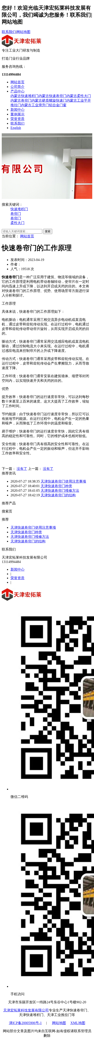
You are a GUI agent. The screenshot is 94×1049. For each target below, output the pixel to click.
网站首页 (17, 82)
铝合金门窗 (57, 105)
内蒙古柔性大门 (78, 96)
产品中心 (17, 91)
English (15, 128)
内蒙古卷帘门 (20, 100)
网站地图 (23, 32)
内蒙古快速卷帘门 (52, 96)
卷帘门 (15, 213)
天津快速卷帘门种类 (56, 486)
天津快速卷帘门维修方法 (60, 490)
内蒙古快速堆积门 (24, 96)
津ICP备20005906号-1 (25, 1023)
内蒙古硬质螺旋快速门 (48, 100)
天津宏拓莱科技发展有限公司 (26, 1010)
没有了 (22, 469)
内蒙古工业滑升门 (35, 105)
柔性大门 (17, 223)
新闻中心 (17, 109)
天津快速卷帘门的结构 (58, 495)
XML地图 (77, 1023)
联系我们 (9, 32)
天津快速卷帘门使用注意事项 (63, 481)
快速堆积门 (19, 209)
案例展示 (17, 114)
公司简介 (17, 87)
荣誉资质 (17, 119)
